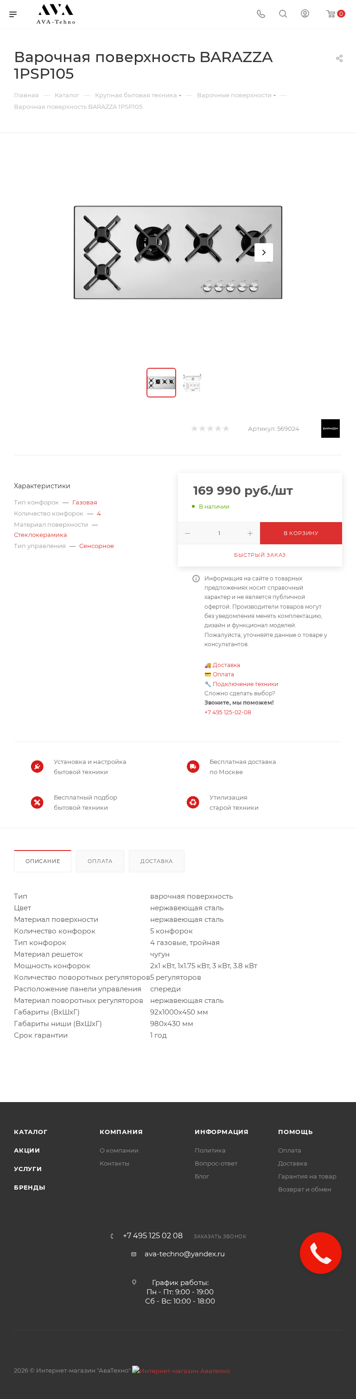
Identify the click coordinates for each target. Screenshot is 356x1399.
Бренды (29, 1187)
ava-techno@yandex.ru (185, 1253)
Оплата (223, 674)
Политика (210, 1150)
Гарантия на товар (307, 1176)
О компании (119, 1150)
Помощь (295, 1131)
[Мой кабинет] (305, 14)
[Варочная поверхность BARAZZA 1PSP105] (178, 252)
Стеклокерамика (40, 534)
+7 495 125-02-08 (227, 712)
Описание (42, 861)
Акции (27, 1150)
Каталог (31, 1131)
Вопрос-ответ (216, 1163)
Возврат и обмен (304, 1189)
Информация (222, 1131)
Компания (121, 1131)
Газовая (84, 502)
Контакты (114, 1163)
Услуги (28, 1168)
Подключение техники (245, 684)
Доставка (226, 665)
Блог (202, 1176)
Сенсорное (96, 545)
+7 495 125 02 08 (153, 1236)
